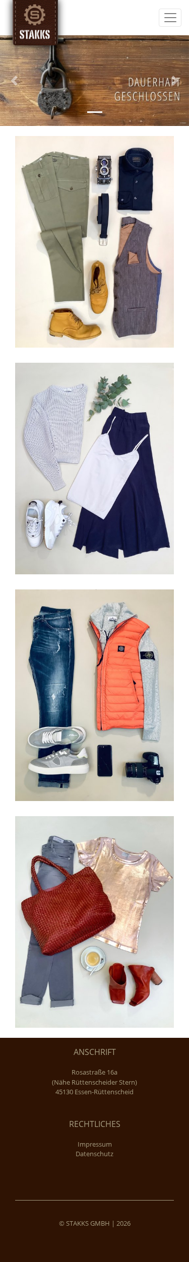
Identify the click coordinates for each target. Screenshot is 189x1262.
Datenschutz (94, 1153)
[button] (14, 80)
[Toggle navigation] (170, 17)
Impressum (95, 1144)
